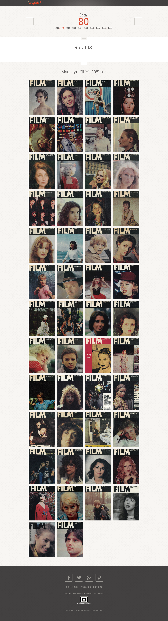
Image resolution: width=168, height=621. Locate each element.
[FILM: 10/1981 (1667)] (70, 171)
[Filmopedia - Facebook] (69, 578)
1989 (110, 28)
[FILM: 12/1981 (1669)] (126, 171)
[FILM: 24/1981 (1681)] (126, 282)
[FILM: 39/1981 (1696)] (98, 429)
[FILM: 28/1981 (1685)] (126, 318)
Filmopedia (35, 3)
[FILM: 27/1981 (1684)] (98, 318)
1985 (86, 28)
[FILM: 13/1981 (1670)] (42, 208)
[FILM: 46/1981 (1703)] (70, 503)
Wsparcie (85, 586)
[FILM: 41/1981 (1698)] (42, 466)
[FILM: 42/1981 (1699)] (70, 466)
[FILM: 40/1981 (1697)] (126, 429)
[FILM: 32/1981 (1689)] (126, 355)
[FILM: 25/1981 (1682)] (42, 318)
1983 (74, 28)
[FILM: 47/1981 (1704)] (98, 503)
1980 (57, 28)
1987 (98, 28)
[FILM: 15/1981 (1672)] (98, 208)
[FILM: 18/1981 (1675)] (70, 245)
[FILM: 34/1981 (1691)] (70, 392)
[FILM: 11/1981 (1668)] (98, 171)
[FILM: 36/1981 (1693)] (126, 392)
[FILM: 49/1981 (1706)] (42, 539)
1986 (92, 28)
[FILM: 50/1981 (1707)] (70, 539)
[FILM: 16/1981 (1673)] (126, 208)
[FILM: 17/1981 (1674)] (42, 245)
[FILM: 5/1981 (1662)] (42, 134)
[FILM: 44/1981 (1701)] (126, 466)
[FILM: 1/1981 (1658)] (42, 97)
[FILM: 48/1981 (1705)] (126, 503)
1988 (104, 28)
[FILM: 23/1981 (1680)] (98, 282)
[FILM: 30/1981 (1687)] (70, 355)
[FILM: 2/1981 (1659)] (70, 97)
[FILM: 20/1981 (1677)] (126, 245)
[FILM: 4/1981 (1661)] (126, 97)
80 (83, 21)
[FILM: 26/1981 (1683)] (70, 318)
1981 (62, 28)
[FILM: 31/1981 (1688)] (98, 355)
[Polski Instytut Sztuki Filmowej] (84, 600)
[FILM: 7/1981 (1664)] (98, 134)
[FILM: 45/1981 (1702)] (42, 503)
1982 (68, 28)
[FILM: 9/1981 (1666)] (42, 171)
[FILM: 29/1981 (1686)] (42, 355)
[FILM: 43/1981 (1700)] (98, 466)
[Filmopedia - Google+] (89, 578)
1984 (80, 28)
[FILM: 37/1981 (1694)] (42, 429)
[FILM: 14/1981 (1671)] (70, 208)
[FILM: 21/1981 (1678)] (42, 282)
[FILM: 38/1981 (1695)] (70, 429)
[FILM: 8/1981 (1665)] (126, 134)
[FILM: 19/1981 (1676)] (98, 245)
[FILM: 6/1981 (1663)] (70, 134)
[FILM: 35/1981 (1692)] (98, 392)
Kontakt (97, 586)
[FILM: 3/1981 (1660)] (98, 97)
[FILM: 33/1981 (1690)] (42, 392)
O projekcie (72, 586)
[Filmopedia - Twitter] (79, 578)
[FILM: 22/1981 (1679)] (70, 282)
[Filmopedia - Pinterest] (99, 578)
